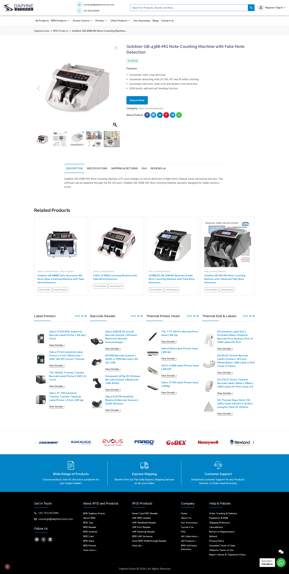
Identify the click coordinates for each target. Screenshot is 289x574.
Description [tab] (74, 168)
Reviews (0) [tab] (158, 168)
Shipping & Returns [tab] (124, 168)
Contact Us (167, 20)
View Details (45, 289)
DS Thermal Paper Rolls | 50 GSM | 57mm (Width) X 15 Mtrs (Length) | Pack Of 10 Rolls (235, 404)
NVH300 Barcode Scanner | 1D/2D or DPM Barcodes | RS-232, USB (122, 359)
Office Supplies (67, 271)
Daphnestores (42, 30)
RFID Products (59, 20)
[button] (115, 88)
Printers (99, 20)
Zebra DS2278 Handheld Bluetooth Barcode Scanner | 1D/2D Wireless (121, 400)
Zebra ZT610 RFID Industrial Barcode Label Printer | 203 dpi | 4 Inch (67, 335)
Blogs (156, 20)
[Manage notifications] (7, 566)
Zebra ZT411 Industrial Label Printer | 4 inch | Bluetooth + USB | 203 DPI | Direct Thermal (66, 355)
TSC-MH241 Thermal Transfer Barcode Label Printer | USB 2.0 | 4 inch (67, 376)
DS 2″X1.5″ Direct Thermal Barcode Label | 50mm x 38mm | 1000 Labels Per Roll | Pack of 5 (235, 383)
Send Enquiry (60, 289)
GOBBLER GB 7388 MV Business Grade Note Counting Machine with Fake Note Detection (172, 279)
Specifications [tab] (97, 168)
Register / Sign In (274, 7)
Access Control (81, 20)
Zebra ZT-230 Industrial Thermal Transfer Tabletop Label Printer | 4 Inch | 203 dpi (66, 396)
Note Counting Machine (151, 108)
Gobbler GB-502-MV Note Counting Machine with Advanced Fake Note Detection (224, 279)
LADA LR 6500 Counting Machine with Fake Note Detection (115, 277)
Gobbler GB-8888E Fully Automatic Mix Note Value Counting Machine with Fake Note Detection (61, 279)
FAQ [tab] (144, 168)
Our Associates (142, 20)
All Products (42, 20)
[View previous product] (115, 47)
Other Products (118, 20)
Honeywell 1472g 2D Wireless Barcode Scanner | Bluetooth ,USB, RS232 (122, 380)
